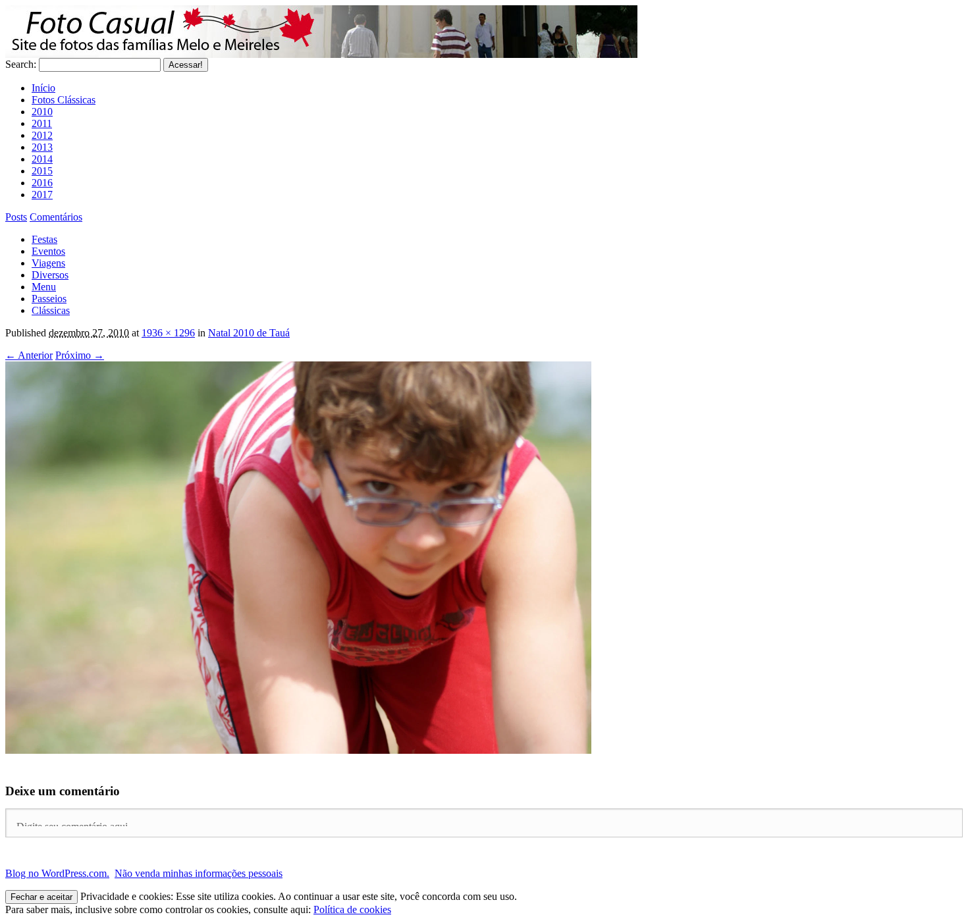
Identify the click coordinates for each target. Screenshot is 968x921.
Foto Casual (321, 31)
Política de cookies (352, 909)
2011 (42, 123)
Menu (44, 286)
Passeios (49, 298)
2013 (42, 147)
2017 (42, 194)
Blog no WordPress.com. (57, 873)
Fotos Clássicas (63, 99)
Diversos (50, 274)
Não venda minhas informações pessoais (198, 873)
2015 (42, 170)
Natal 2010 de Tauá (249, 332)
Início (43, 87)
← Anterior (29, 355)
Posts (16, 217)
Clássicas (51, 310)
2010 (42, 111)
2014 (42, 159)
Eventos (48, 251)
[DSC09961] (298, 750)
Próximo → (79, 355)
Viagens (48, 263)
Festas (44, 239)
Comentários (56, 217)
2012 (42, 135)
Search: (20, 64)
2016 (42, 182)
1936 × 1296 (168, 332)
